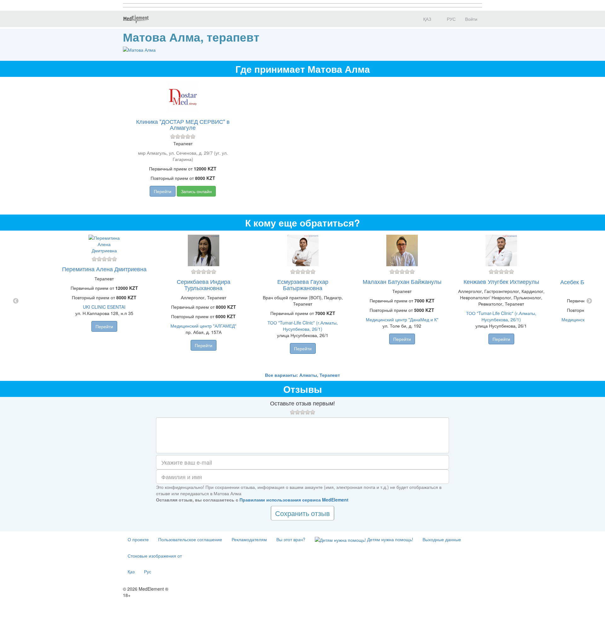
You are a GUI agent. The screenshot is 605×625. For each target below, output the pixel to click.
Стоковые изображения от (155, 556)
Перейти (162, 191)
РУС (451, 19)
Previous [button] (16, 301)
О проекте (138, 539)
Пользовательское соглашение (190, 539)
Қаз (131, 571)
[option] (302, 301)
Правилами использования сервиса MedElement (294, 499)
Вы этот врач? (290, 539)
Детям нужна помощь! (389, 539)
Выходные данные (442, 539)
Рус (147, 571)
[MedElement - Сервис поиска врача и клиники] (135, 19)
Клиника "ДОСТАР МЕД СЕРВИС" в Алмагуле (183, 124)
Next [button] (589, 301)
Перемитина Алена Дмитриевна (104, 269)
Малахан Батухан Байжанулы (402, 281)
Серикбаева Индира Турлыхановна (203, 284)
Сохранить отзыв (302, 513)
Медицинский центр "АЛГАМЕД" (203, 326)
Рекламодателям (249, 539)
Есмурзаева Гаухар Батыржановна (302, 284)
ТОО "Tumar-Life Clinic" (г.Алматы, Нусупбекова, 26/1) (303, 325)
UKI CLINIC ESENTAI (104, 307)
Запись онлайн (196, 191)
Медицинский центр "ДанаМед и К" (402, 319)
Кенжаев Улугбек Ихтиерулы (501, 281)
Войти (471, 19)
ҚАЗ (426, 19)
